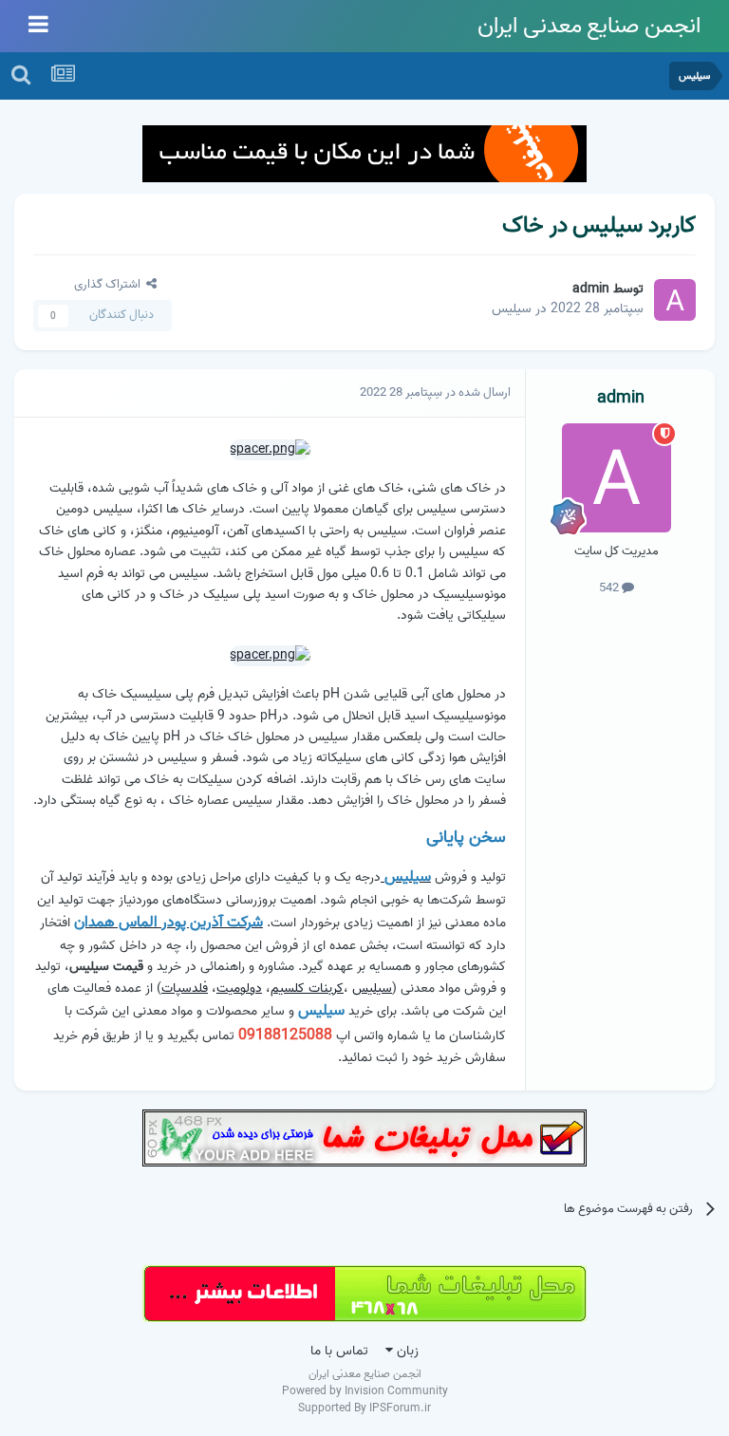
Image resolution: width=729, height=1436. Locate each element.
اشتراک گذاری (110, 284)
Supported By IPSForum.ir (364, 1408)
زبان (406, 1351)
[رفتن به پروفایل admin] (675, 300)
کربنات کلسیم (307, 988)
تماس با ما (339, 1351)
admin (590, 289)
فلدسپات (184, 988)
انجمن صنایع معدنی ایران (589, 26)
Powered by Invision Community (365, 1391)
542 (610, 588)
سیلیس (512, 309)
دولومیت (239, 988)
